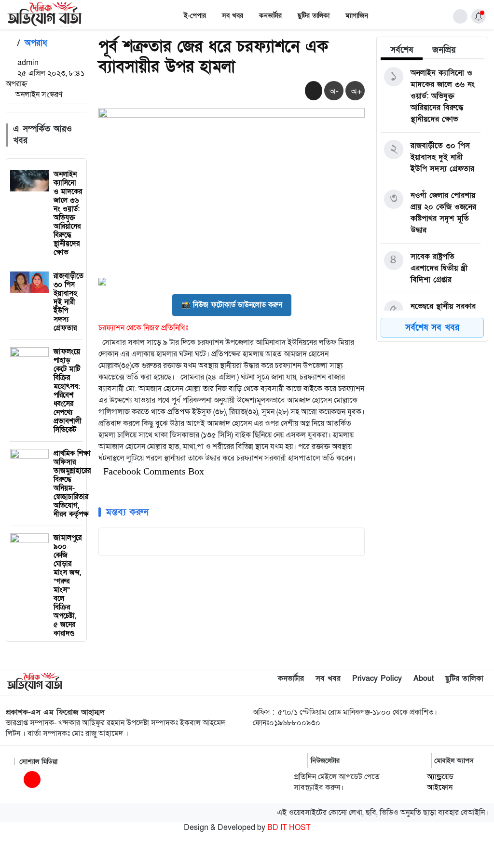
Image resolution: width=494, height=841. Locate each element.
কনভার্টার (270, 15)
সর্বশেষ (401, 49)
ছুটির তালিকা (313, 15)
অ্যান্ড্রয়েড (440, 777)
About (423, 678)
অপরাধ (36, 43)
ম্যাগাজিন (356, 15)
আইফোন (440, 787)
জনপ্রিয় (444, 49)
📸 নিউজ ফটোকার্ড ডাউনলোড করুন (231, 305)
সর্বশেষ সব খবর (432, 327)
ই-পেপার (195, 15)
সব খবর (232, 15)
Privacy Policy (377, 678)
